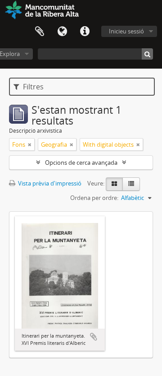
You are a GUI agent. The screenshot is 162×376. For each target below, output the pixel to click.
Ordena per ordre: (94, 198)
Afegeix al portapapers (93, 336)
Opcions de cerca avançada (81, 162)
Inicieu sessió (126, 31)
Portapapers (39, 31)
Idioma (62, 31)
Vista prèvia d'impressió (49, 183)
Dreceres (84, 31)
